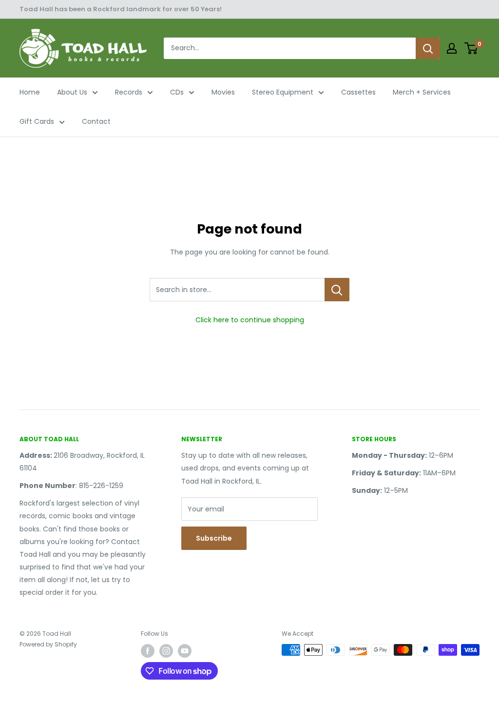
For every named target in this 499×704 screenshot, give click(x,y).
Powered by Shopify (48, 644)
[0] (471, 48)
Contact (96, 121)
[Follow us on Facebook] (147, 651)
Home (29, 92)
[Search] (428, 48)
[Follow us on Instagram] (166, 651)
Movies (223, 92)
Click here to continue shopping (249, 320)
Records (128, 92)
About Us (72, 92)
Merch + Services (422, 92)
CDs (177, 92)
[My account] (452, 48)
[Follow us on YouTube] (185, 651)
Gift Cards (36, 121)
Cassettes (358, 92)
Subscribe (214, 538)
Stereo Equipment (282, 92)
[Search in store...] (337, 289)
